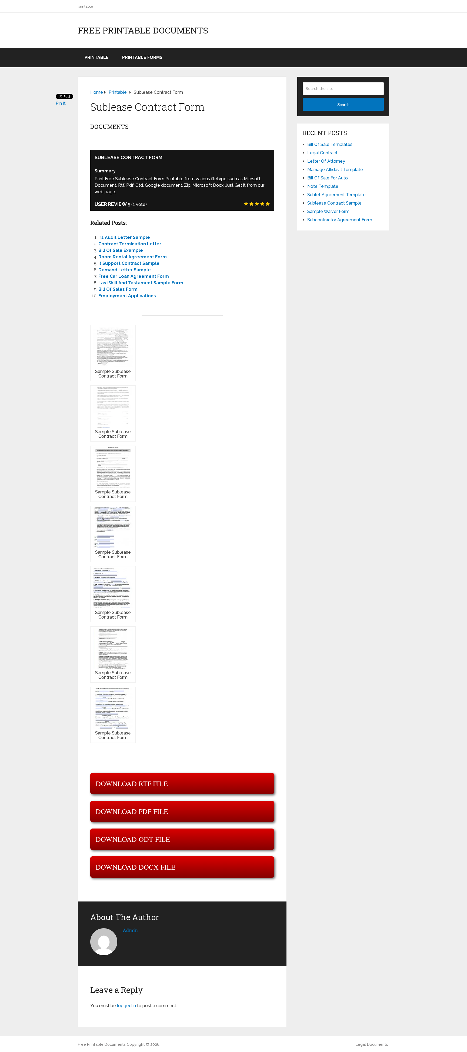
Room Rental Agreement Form (132, 256)
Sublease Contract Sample (334, 203)
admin (130, 930)
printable (85, 6)
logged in (126, 1005)
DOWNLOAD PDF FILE (132, 811)
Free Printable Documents (143, 30)
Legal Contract (322, 152)
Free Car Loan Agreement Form (133, 276)
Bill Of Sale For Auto (327, 178)
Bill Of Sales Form (118, 289)
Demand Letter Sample (124, 269)
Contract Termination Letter (129, 243)
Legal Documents (372, 1044)
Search (343, 104)
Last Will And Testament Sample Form (140, 282)
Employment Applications (127, 295)
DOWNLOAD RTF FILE (132, 783)
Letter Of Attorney (326, 161)
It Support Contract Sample (128, 263)
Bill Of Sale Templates (329, 144)
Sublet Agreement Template (336, 194)
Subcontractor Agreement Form (339, 219)
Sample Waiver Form (328, 211)
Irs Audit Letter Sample (124, 237)
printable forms (142, 57)
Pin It (61, 103)
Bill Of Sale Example (120, 250)
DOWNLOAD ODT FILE (133, 839)
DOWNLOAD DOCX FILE (135, 866)
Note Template (322, 186)
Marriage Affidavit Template (335, 169)
